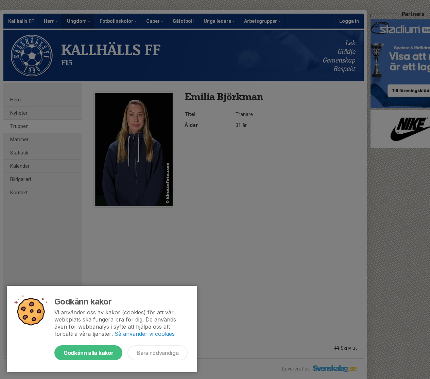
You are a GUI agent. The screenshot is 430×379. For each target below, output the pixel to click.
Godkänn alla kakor (88, 352)
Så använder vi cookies (145, 333)
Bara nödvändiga (157, 352)
